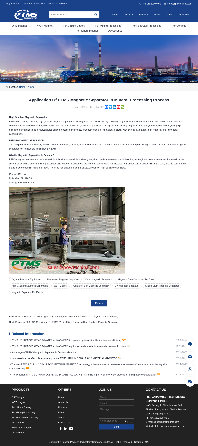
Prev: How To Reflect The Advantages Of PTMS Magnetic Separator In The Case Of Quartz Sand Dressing (63, 316)
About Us (128, 14)
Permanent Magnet (87, 30)
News (157, 14)
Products (143, 14)
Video (169, 14)
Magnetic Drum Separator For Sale (136, 279)
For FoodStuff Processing (146, 25)
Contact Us (183, 14)
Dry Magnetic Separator (127, 286)
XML (147, 442)
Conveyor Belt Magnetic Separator (91, 286)
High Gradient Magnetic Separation (29, 286)
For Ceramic (179, 25)
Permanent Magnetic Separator (63, 279)
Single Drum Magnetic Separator (162, 286)
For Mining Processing (108, 25)
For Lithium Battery (74, 25)
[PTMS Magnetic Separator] (26, 21)
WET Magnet (44, 25)
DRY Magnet (19, 25)
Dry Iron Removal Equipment (26, 279)
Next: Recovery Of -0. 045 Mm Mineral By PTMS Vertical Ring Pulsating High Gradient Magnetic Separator (63, 322)
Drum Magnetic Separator (98, 279)
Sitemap (138, 442)
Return (99, 303)
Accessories (115, 30)
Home (115, 14)
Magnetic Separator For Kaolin (27, 292)
